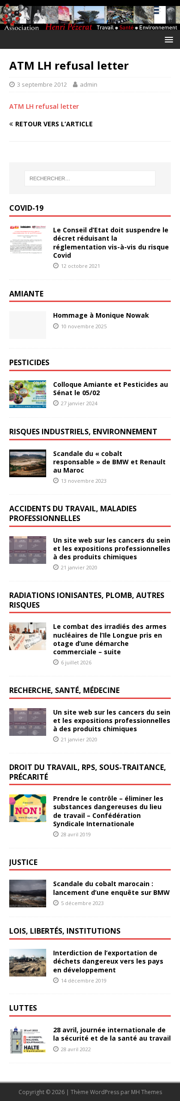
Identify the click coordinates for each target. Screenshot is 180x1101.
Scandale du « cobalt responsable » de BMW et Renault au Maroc (109, 461)
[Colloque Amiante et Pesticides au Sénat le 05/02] (27, 402)
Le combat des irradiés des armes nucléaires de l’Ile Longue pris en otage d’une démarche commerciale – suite (110, 639)
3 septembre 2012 (42, 84)
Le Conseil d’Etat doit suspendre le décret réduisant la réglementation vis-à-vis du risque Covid (111, 242)
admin (88, 84)
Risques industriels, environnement (83, 431)
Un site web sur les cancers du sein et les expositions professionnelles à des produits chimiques (111, 548)
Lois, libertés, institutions (64, 931)
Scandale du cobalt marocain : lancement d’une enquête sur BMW (111, 887)
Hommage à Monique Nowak (101, 315)
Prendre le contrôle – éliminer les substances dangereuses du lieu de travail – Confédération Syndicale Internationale (108, 811)
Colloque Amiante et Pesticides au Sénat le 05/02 (110, 388)
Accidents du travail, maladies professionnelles (73, 513)
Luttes (23, 1008)
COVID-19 (26, 208)
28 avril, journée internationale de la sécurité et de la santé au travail (112, 1033)
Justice (23, 862)
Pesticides (29, 362)
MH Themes (146, 1092)
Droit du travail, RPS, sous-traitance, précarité (87, 772)
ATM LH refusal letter (44, 106)
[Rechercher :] (90, 178)
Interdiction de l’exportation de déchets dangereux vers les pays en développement (108, 961)
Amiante (26, 294)
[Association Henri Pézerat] (90, 24)
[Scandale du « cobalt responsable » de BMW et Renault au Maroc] (27, 472)
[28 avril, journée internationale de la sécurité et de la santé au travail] (27, 1048)
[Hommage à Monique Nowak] (27, 333)
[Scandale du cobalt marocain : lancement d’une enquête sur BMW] (27, 902)
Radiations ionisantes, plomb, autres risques (86, 600)
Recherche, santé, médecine (64, 690)
